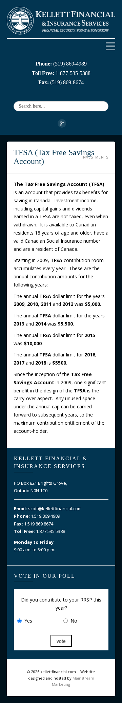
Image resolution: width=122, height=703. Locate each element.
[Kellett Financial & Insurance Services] (61, 20)
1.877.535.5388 (50, 531)
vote (61, 640)
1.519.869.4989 (45, 516)
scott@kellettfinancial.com (55, 508)
